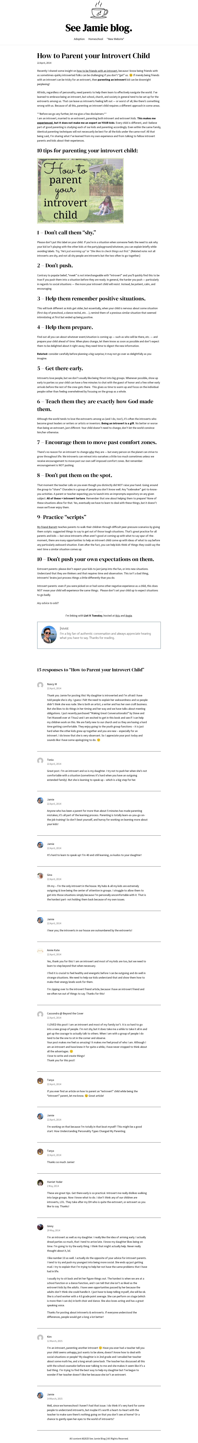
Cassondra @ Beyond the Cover (65, 1013)
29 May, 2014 (53, 1230)
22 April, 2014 (54, 688)
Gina (49, 875)
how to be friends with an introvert (97, 71)
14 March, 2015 (54, 1398)
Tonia (50, 759)
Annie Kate (53, 950)
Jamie (50, 799)
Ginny (50, 1226)
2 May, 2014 (53, 1185)
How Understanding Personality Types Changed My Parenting (89, 1131)
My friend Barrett (47, 527)
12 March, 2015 (54, 1340)
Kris (117, 615)
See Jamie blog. (99, 27)
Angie (128, 615)
